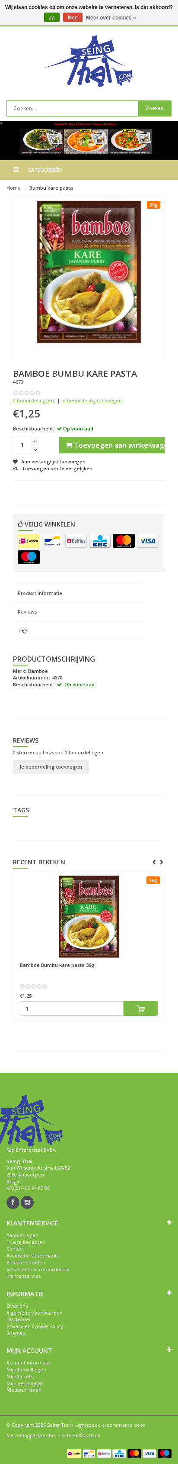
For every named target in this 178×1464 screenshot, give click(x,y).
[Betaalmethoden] (28, 541)
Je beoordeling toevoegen (91, 400)
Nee (73, 18)
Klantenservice (23, 1276)
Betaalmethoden (25, 1262)
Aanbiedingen (22, 1235)
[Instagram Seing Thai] (27, 1202)
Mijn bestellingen (26, 1369)
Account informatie (28, 1362)
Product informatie (40, 593)
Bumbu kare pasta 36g (57, 965)
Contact (15, 1248)
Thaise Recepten (25, 1242)
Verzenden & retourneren (37, 1269)
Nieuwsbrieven (23, 1389)
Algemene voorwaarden (34, 1312)
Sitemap (15, 1333)
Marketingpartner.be (30, 1435)
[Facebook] (12, 1202)
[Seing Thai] (89, 61)
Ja (52, 18)
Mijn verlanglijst (24, 1383)
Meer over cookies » (111, 18)
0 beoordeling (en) (34, 400)
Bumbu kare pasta (51, 187)
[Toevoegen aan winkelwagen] (141, 1008)
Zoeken (155, 108)
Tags (23, 630)
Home (13, 187)
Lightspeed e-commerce (104, 1425)
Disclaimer (18, 1319)
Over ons (17, 1305)
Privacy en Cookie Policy (34, 1326)
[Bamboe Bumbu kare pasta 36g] (89, 917)
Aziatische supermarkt (32, 1255)
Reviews (27, 611)
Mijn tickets (19, 1376)
